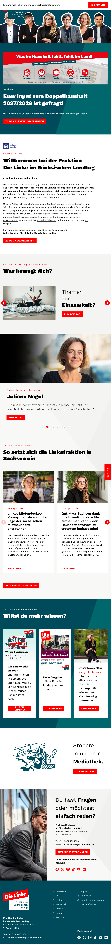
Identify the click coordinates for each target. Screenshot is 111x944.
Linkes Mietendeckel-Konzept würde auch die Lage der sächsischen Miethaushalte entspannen (27, 521)
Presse (59, 908)
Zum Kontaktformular (73, 852)
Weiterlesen (14, 568)
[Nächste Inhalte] (107, 522)
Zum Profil (16, 417)
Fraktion (60, 900)
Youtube (78, 869)
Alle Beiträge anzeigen (21, 585)
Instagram (68, 869)
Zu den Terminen (19, 708)
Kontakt (60, 913)
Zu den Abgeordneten (19, 240)
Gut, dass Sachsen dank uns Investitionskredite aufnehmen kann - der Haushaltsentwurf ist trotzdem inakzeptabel (80, 521)
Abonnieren (88, 708)
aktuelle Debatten (46, 220)
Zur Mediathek (85, 771)
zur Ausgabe (53, 708)
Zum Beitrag (72, 311)
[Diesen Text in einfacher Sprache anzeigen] (10, 146)
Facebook (57, 869)
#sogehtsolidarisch (91, 672)
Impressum (86, 891)
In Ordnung (98, 5)
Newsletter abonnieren (92, 900)
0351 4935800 (71, 841)
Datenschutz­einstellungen (45, 5)
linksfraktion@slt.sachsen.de (78, 844)
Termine (60, 917)
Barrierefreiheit (88, 904)
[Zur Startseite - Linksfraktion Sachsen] (16, 899)
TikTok (73, 869)
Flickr (84, 869)
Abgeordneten (10, 220)
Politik (59, 895)
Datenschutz (87, 895)
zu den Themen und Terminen (24, 121)
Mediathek (61, 904)
